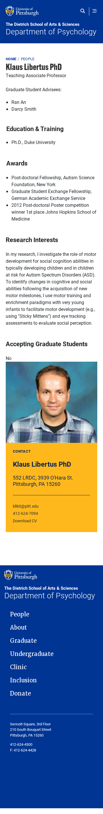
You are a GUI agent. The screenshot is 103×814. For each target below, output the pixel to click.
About (18, 627)
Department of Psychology (51, 29)
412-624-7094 (25, 513)
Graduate (23, 640)
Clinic (18, 667)
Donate (20, 693)
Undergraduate (32, 654)
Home (11, 58)
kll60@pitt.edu (26, 506)
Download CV (25, 520)
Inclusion (23, 680)
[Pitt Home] (51, 14)
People (28, 58)
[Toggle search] (84, 11)
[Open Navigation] (95, 11)
